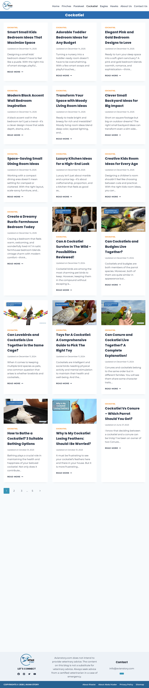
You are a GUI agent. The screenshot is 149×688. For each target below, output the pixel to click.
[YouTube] (34, 674)
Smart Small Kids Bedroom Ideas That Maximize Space (24, 37)
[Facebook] (18, 674)
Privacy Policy (126, 684)
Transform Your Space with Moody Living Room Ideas (71, 100)
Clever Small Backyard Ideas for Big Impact (121, 100)
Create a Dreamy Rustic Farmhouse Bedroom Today (22, 221)
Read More (15, 72)
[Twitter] (29, 674)
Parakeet (78, 6)
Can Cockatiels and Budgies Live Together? (121, 246)
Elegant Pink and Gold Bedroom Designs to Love (119, 37)
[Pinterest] (24, 674)
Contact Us (140, 6)
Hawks (114, 6)
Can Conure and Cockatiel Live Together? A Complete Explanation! (119, 345)
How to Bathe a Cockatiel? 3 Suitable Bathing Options (25, 438)
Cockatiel (92, 6)
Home (55, 6)
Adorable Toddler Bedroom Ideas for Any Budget (72, 37)
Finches (66, 6)
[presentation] (74, 219)
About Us (126, 6)
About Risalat (89, 684)
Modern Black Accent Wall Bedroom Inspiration (25, 100)
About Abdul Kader (107, 684)
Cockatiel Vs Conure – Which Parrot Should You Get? (122, 413)
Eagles (104, 6)
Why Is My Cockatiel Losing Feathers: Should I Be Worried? (73, 438)
